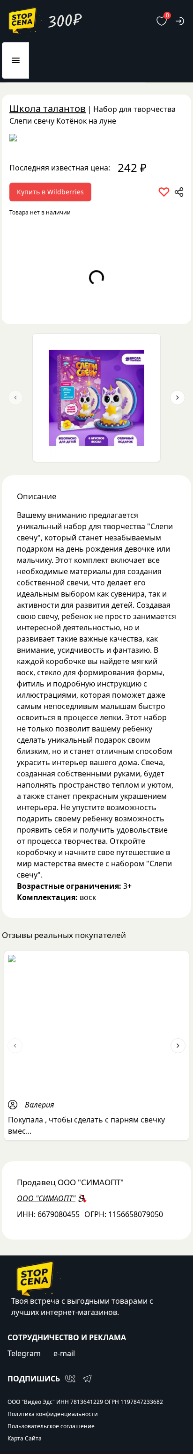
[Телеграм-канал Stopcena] (87, 1378)
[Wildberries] (96, 139)
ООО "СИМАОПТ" (46, 1198)
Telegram (24, 1353)
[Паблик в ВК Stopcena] (70, 1378)
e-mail (64, 1353)
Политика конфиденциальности (52, 1414)
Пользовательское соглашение (51, 1426)
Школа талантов (47, 108)
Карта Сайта (24, 1438)
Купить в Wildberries (50, 191)
